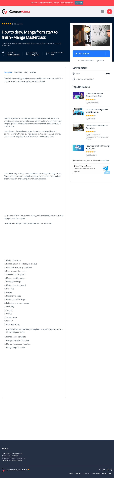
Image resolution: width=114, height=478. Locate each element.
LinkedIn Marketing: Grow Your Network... (97, 110)
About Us (86, 473)
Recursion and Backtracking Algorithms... (97, 147)
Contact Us (96, 473)
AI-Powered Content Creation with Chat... (94, 94)
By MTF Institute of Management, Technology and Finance (97, 137)
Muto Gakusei (13, 55)
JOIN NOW (79, 3)
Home (70, 473)
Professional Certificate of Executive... (97, 126)
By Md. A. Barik (91, 155)
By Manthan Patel (92, 103)
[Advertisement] (33, 100)
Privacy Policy (107, 473)
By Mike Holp (91, 119)
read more (105, 161)
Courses (77, 473)
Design (34, 55)
